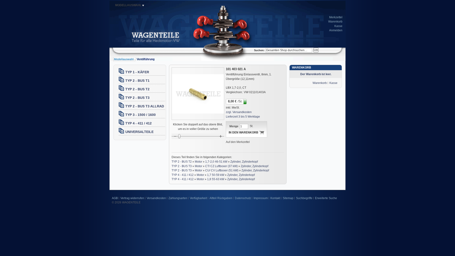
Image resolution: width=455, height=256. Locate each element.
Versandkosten (156, 198)
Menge (233, 126)
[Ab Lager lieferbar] (245, 101)
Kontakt (275, 198)
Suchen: (259, 50)
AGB (115, 198)
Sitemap (288, 198)
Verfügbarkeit (198, 198)
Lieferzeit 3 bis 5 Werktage (243, 116)
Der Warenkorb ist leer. (315, 74)
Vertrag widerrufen (132, 198)
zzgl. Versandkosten (239, 112)
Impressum (261, 198)
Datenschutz (243, 198)
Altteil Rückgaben (220, 198)
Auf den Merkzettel (238, 142)
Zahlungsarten (177, 198)
